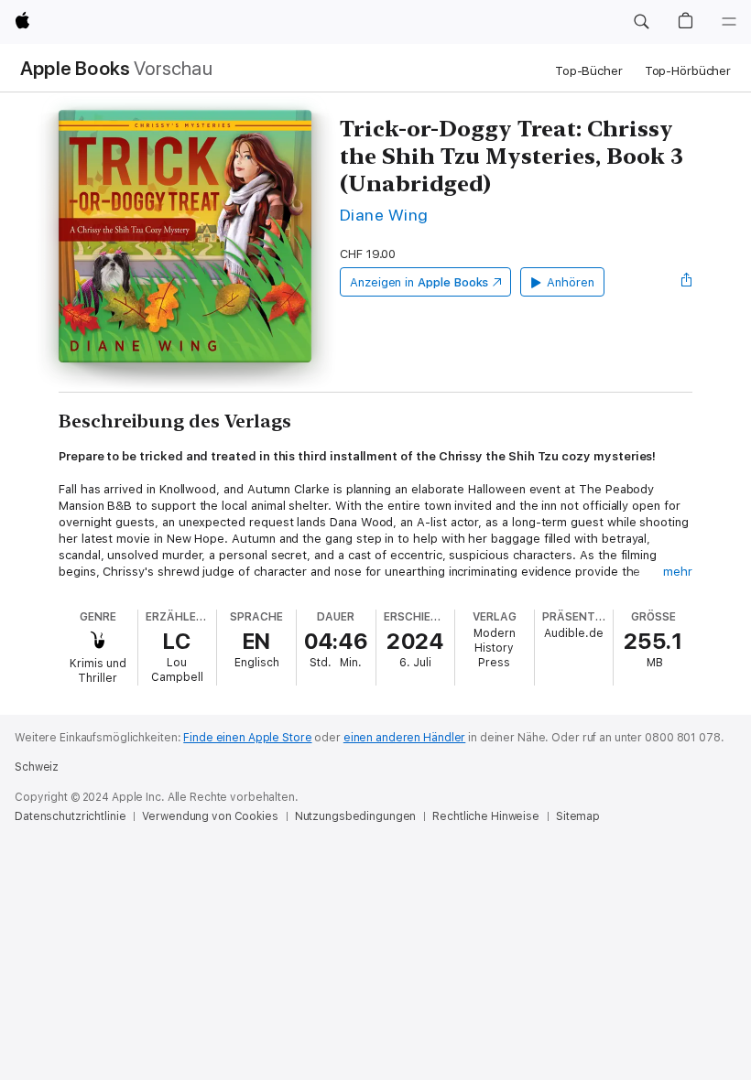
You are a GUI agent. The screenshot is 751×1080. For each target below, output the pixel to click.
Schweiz (37, 767)
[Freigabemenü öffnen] (687, 282)
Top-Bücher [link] (589, 71)
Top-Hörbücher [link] (688, 71)
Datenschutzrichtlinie (70, 816)
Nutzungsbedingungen (356, 816)
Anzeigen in (419, 282)
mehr (677, 571)
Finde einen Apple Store (247, 737)
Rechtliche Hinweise (485, 816)
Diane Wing (384, 214)
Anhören (570, 282)
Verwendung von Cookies (210, 816)
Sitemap (578, 816)
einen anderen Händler (404, 737)
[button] (641, 22)
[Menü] (729, 22)
